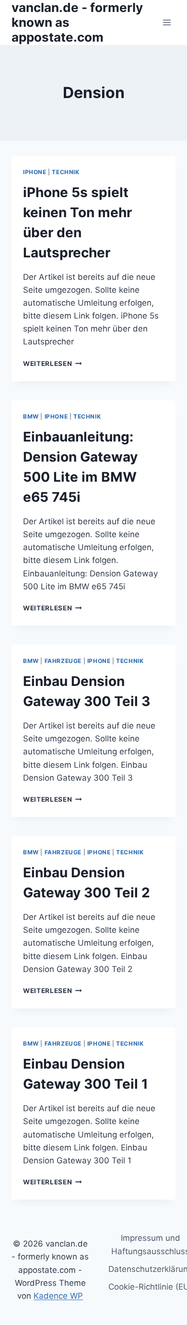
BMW (31, 416)
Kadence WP (58, 1296)
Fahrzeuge (63, 660)
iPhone (35, 172)
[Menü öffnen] (166, 22)
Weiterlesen (52, 363)
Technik (65, 172)
